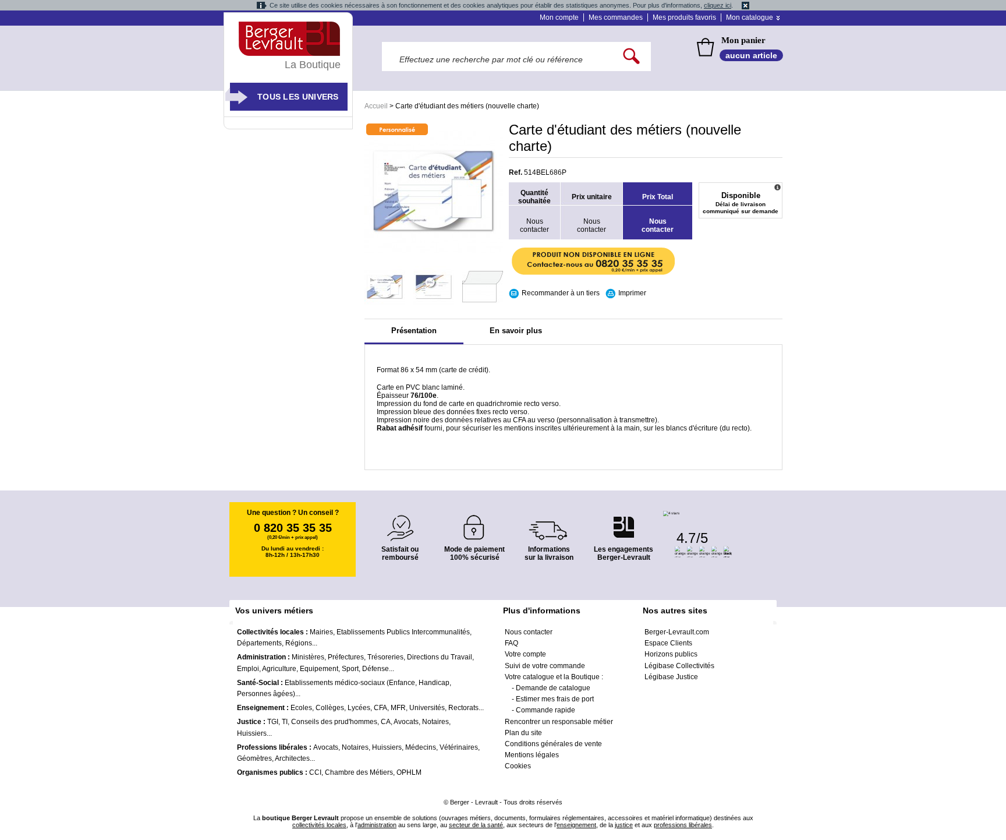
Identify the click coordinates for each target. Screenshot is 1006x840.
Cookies (518, 766)
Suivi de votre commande (545, 666)
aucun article (751, 55)
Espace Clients (668, 643)
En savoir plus (516, 330)
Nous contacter (528, 632)
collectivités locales (319, 824)
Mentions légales (532, 755)
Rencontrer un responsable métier (559, 722)
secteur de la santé (476, 824)
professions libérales (683, 824)
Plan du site (523, 733)
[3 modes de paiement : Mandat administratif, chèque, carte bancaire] (474, 523)
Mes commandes (616, 17)
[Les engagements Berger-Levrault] (623, 521)
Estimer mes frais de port (555, 699)
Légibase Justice (671, 677)
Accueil (376, 106)
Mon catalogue (749, 17)
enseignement (576, 824)
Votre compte (525, 654)
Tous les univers (298, 96)
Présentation (414, 330)
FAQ (511, 643)
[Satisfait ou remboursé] (400, 521)
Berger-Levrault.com (676, 632)
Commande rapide (545, 710)
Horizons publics (670, 654)
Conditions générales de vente (553, 744)
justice (624, 824)
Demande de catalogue (553, 688)
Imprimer (632, 293)
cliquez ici (717, 5)
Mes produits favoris (684, 17)
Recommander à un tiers (561, 293)
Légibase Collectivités (679, 666)
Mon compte (559, 17)
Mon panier (743, 40)
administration (376, 824)
